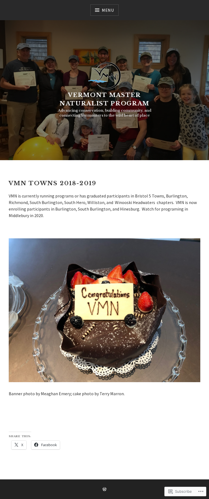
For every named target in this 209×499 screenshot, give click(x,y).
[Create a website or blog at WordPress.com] (104, 489)
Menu (108, 10)
